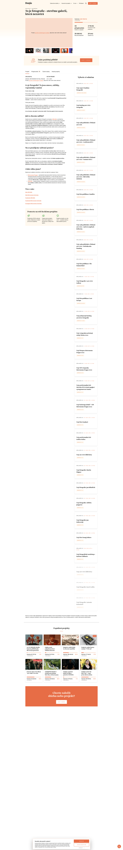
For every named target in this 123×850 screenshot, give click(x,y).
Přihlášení (81, 3)
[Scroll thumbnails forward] (71, 51)
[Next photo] (71, 33)
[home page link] (28, 3)
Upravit (81, 847)
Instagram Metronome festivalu (33, 203)
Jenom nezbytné (81, 844)
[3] (47, 50)
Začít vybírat (93, 3)
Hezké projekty (56, 71)
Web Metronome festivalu (31, 195)
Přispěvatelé (35, 71)
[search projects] (85, 3)
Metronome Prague (33, 175)
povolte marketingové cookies (42, 32)
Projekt (27, 71)
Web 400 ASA (28, 192)
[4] (56, 50)
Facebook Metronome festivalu (33, 200)
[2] (38, 50)
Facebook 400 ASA (30, 197)
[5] (64, 50)
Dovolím (81, 841)
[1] (29, 50)
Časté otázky (46, 71)
